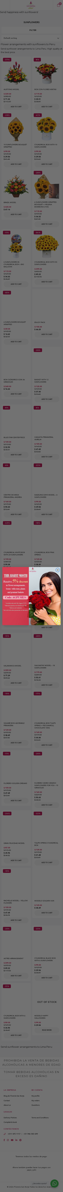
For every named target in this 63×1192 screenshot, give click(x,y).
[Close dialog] (58, 570)
